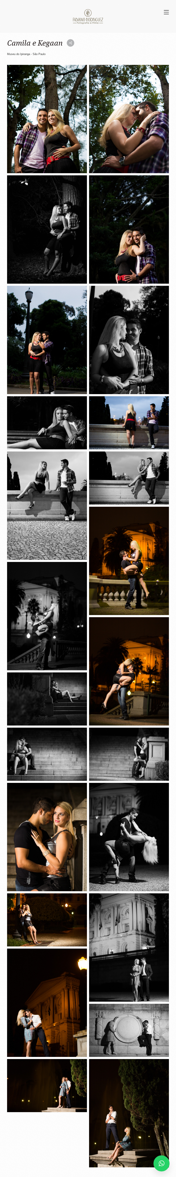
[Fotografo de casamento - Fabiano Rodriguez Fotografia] (47, 119)
